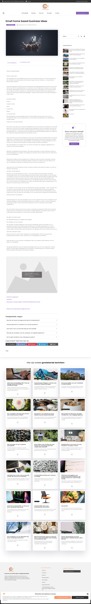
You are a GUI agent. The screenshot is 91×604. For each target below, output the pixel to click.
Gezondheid (37, 378)
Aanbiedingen (11, 532)
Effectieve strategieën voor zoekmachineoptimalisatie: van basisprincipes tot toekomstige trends (76, 101)
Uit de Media (44, 579)
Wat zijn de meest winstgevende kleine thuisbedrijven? (32, 320)
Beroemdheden (45, 577)
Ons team (49, 13)
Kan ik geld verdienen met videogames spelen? (32, 337)
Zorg (9, 470)
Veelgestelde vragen (25, 62)
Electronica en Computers (14, 378)
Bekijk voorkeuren (80, 597)
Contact (57, 13)
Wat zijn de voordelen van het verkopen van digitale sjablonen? (32, 333)
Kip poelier (71, 113)
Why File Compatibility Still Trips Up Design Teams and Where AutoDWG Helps (77, 50)
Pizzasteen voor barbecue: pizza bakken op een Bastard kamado (76, 68)
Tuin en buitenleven (39, 532)
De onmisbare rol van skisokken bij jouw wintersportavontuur (18, 537)
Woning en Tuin (11, 409)
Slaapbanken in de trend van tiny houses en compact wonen (76, 86)
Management (11, 24)
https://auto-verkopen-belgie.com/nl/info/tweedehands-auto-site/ (23, 302)
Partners (33, 13)
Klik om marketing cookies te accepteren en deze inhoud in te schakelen (31, 275)
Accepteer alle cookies (63, 597)
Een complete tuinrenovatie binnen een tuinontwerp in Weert (77, 63)
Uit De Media (25, 13)
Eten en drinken (65, 501)
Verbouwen (64, 378)
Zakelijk (37, 501)
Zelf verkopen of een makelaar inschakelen (75, 77)
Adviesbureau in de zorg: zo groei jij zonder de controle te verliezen (77, 91)
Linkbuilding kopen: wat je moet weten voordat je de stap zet (48, 588)
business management (12, 297)
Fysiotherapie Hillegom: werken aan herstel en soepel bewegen (77, 54)
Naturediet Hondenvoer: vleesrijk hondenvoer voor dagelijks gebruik (76, 73)
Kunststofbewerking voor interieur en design (77, 96)
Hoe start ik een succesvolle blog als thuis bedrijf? (32, 328)
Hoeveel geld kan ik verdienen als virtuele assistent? (32, 324)
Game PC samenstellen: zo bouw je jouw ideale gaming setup (76, 105)
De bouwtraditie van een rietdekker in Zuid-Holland (77, 59)
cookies (23, 598)
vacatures (9, 299)
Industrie (37, 470)
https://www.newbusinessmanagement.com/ (18, 308)
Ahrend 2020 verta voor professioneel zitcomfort (77, 110)
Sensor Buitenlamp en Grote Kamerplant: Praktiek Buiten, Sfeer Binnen (72, 538)
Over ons (41, 13)
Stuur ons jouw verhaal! (74, 131)
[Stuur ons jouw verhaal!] (74, 127)
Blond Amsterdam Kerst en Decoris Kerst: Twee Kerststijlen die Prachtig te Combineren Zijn (45, 538)
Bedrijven (64, 470)
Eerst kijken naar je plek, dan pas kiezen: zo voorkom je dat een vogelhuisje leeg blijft (76, 82)
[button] (87, 594)
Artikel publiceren (46, 584)
